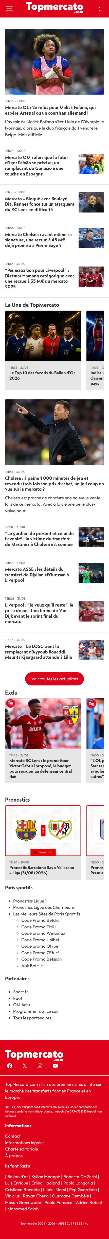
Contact (13, 1136)
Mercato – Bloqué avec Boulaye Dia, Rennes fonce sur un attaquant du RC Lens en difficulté (40, 204)
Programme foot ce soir (36, 1011)
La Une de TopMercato (32, 304)
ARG (61, 1223)
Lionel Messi (54, 1189)
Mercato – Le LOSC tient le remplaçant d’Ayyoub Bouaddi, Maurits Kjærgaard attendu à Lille (38, 651)
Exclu (11, 692)
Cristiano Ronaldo (22, 1189)
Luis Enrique (16, 1182)
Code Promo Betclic (40, 920)
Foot (17, 998)
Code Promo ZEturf (40, 952)
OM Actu (21, 1004)
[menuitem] (100, 9)
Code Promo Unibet (40, 939)
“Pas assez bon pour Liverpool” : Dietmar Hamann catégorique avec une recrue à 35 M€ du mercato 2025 (40, 278)
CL (68, 1223)
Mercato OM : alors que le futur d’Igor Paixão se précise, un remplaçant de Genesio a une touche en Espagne (36, 165)
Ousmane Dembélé (70, 1195)
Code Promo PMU (38, 926)
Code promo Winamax (43, 933)
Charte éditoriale (21, 1149)
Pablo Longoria (78, 1182)
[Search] (100, 9)
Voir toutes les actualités (54, 678)
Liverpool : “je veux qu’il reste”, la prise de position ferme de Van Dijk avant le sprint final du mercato (39, 613)
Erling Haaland (45, 1182)
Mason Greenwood (23, 1202)
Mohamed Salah (23, 1208)
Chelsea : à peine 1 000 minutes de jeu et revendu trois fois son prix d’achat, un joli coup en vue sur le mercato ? (54, 483)
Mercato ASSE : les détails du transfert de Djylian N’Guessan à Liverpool (37, 574)
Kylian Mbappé (45, 1176)
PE (74, 1223)
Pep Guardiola (83, 1189)
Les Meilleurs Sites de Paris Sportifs (46, 913)
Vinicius (12, 1195)
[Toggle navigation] (9, 9)
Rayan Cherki (36, 1195)
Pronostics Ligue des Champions (44, 907)
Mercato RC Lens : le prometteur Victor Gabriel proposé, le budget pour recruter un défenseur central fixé (40, 768)
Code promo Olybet (40, 946)
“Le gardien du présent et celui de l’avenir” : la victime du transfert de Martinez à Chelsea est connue (39, 538)
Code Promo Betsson (41, 959)
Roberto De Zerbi (80, 1176)
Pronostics (17, 799)
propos (15, 1155)
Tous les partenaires (32, 1017)
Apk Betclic (32, 965)
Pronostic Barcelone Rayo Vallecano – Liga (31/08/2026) (41, 870)
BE (80, 1223)
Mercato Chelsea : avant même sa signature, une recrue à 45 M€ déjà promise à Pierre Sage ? (38, 240)
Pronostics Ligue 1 (30, 901)
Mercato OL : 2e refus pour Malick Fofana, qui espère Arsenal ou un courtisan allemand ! (50, 110)
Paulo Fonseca (58, 1202)
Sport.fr (20, 991)
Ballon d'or (17, 1176)
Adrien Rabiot (89, 1202)
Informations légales (24, 1142)
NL (86, 1223)
